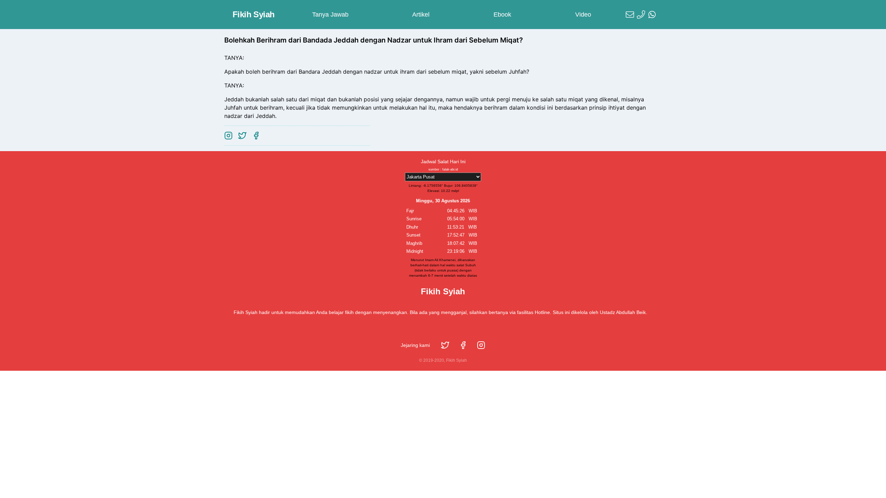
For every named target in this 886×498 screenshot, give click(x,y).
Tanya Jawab (330, 14)
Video (583, 14)
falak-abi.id (450, 169)
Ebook (502, 14)
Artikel (421, 14)
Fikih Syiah (253, 14)
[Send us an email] (630, 14)
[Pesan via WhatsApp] (652, 14)
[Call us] (641, 14)
